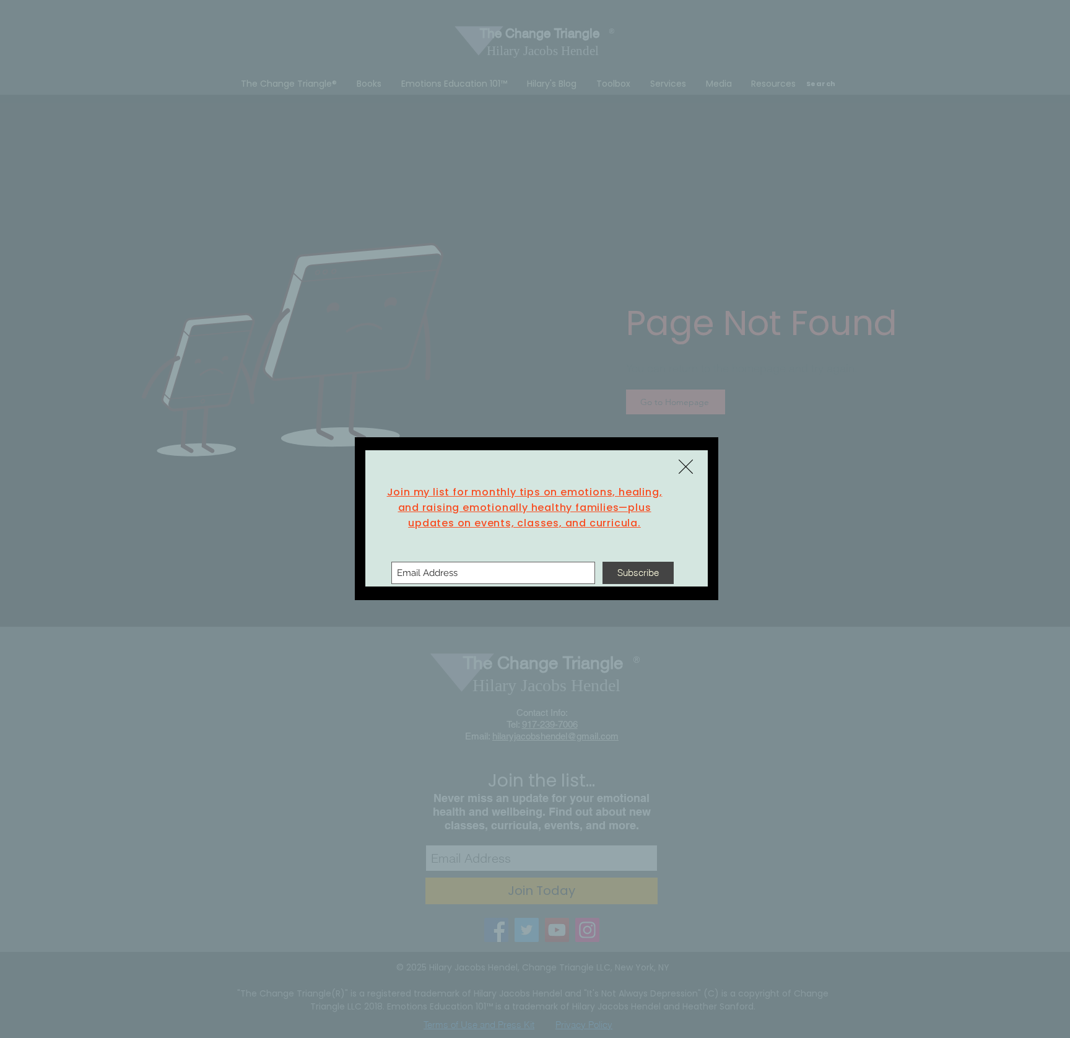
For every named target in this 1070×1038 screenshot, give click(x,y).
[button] (686, 467)
